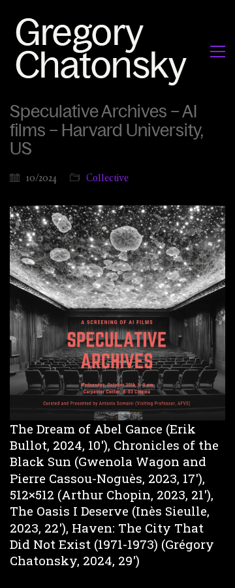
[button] (217, 51)
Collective (107, 177)
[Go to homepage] (105, 51)
